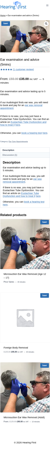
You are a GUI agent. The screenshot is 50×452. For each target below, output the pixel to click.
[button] (46, 23)
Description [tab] (8, 150)
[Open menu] (47, 5)
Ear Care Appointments (18, 142)
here (17, 125)
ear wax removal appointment (22, 180)
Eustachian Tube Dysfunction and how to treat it (21, 195)
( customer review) (23, 69)
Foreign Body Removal (16, 347)
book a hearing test (31, 133)
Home (3, 15)
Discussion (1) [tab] (10, 155)
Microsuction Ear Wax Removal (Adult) (24, 417)
